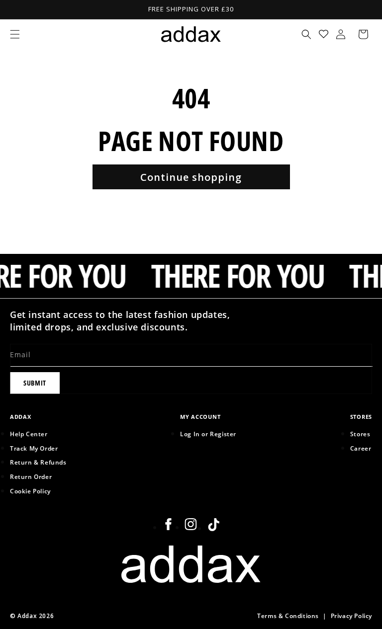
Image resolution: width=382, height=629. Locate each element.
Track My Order (34, 448)
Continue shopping (191, 177)
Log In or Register (208, 434)
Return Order (31, 476)
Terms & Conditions (288, 616)
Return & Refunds (38, 462)
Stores (360, 434)
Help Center (29, 434)
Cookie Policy (30, 491)
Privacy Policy (351, 616)
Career (361, 448)
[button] (15, 34)
